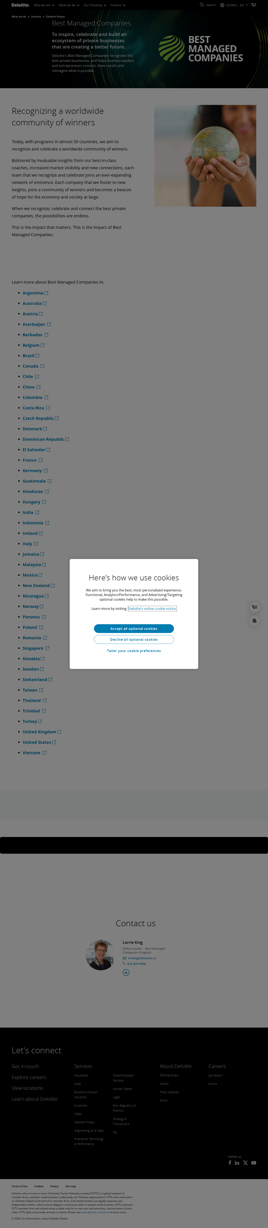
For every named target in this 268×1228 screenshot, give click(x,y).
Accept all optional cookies (134, 628)
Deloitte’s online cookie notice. (152, 608)
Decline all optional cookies (134, 639)
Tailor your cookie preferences (134, 650)
